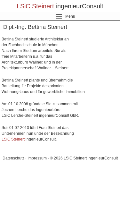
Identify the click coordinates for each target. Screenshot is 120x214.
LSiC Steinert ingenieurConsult (91, 158)
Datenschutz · (15, 158)
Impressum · (38, 158)
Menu (70, 16)
